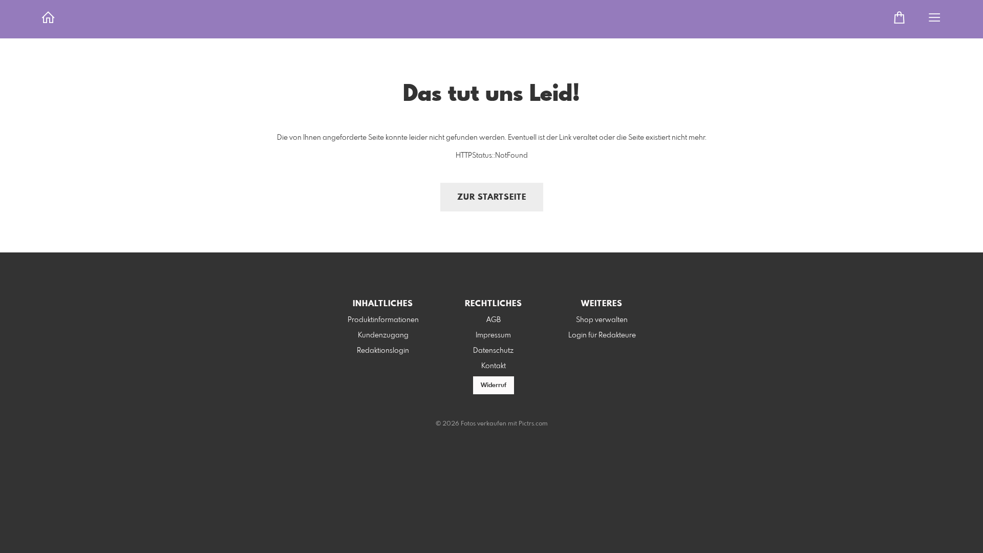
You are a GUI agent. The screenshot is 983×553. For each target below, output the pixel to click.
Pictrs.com (533, 424)
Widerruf (493, 385)
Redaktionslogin (383, 350)
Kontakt (493, 366)
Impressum (493, 335)
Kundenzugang (383, 335)
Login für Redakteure (602, 335)
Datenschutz (493, 350)
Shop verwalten (602, 320)
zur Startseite (491, 197)
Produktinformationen (383, 320)
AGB (493, 320)
